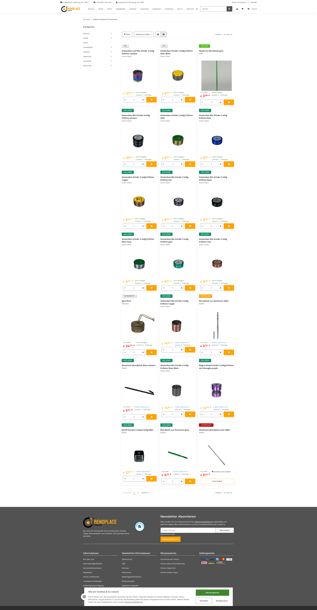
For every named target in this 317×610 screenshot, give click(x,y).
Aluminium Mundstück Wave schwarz (138, 365)
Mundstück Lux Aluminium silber (214, 301)
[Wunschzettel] (242, 9)
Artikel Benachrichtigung (93, 585)
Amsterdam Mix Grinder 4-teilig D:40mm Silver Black (174, 366)
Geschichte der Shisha (169, 559)
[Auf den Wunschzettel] (155, 46)
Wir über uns (88, 559)
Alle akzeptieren (212, 593)
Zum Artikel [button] (217, 481)
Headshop (87, 65)
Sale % (180, 9)
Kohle (85, 43)
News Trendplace (239, 2)
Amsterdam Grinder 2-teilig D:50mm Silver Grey (138, 240)
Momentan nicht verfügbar (222, 471)
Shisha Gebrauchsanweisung (172, 563)
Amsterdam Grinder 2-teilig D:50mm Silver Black (176, 52)
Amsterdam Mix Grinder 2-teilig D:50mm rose (213, 240)
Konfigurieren (222, 601)
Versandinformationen (92, 568)
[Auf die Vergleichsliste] (150, 46)
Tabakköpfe (88, 47)
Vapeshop (87, 56)
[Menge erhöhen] (143, 99)
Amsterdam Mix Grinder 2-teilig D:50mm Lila (174, 178)
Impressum (126, 572)
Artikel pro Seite (143, 34)
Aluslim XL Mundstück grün (211, 51)
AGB (123, 563)
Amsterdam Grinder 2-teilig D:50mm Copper (138, 178)
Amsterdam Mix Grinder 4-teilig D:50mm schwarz (136, 116)
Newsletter (87, 572)
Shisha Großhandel (91, 577)
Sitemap (125, 568)
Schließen (204, 601)
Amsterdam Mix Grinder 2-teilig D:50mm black (213, 178)
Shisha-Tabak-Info (167, 568)
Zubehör (86, 52)
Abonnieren (225, 530)
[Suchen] (229, 9)
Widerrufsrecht (128, 581)
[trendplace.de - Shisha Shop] (70, 9)
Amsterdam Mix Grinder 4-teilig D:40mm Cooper (174, 302)
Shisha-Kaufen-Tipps (169, 572)
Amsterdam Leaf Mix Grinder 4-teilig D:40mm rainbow (138, 52)
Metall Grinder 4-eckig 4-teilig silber (137, 430)
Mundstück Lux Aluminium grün (174, 430)
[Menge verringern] (125, 99)
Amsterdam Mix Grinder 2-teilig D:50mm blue (213, 116)
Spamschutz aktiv (167, 534)
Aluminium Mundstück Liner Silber (214, 430)
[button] (237, 9)
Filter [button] (128, 34)
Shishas (86, 33)
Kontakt (253, 2)
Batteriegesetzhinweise (131, 577)
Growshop (87, 61)
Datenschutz (127, 559)
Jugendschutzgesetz (130, 585)
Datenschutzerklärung (204, 522)
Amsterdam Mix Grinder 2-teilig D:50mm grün (174, 240)
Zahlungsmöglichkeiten (92, 563)
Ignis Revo (126, 301)
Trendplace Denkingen (92, 581)
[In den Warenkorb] (151, 99)
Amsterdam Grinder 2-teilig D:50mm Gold (176, 116)
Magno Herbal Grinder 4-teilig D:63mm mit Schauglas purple (216, 366)
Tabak (85, 38)
